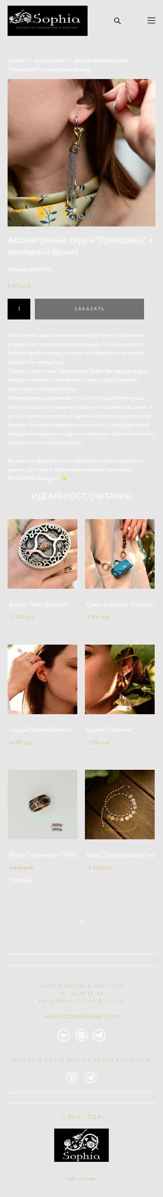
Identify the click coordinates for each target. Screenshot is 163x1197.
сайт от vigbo (81, 1179)
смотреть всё (49, 60)
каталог (16, 60)
